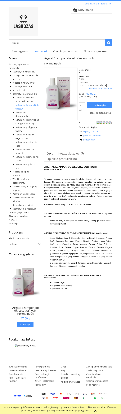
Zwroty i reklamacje (44, 380)
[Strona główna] (23, 21)
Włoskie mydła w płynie (24, 82)
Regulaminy (40, 384)
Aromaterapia (19, 90)
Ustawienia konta (17, 370)
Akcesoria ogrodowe (19, 216)
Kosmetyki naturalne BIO (25, 93)
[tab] (50, 153)
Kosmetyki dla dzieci (23, 205)
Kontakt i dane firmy (70, 374)
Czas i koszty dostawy (45, 370)
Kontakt (64, 378)
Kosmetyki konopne (22, 86)
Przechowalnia (16, 374)
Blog (62, 370)
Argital (94, 127)
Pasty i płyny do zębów (24, 193)
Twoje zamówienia (18, 366)
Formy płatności (42, 366)
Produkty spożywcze (19, 64)
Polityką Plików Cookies (81, 407)
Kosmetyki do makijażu (24, 71)
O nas (63, 366)
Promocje (13, 223)
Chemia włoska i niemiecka (94, 376)
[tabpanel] (78, 230)
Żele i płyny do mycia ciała (99, 366)
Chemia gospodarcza (19, 212)
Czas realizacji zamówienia (42, 376)
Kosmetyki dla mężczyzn (24, 208)
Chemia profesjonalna (97, 380)
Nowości (13, 219)
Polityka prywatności (70, 381)
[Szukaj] (108, 42)
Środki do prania (94, 370)
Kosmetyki (14, 68)
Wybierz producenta (19, 238)
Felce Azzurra (93, 384)
